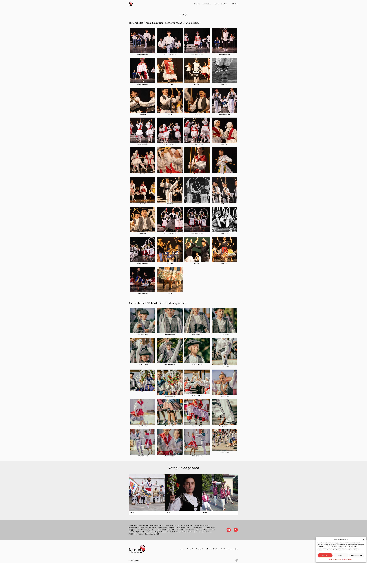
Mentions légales (347, 559)
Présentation (206, 4)
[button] (363, 539)
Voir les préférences (356, 555)
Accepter (325, 555)
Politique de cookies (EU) (229, 549)
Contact (224, 4)
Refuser (340, 555)
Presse (216, 4)
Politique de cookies (335, 559)
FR (233, 4)
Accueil (196, 4)
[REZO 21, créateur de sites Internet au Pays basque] (236, 560)
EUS (236, 4)
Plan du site (200, 549)
